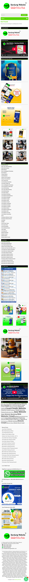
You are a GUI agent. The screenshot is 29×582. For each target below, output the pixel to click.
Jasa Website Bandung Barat (7, 195)
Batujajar (7, 405)
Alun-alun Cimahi (5, 403)
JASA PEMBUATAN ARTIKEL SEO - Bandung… (8, 272)
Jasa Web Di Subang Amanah (7, 260)
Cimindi (8, 410)
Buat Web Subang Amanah (7, 460)
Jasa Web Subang (4, 192)
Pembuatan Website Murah (6, 218)
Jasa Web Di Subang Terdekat (7, 254)
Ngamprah (16, 418)
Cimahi (8, 408)
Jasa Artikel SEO (4, 180)
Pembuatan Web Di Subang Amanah (8, 258)
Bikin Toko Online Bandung (6, 166)
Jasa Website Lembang (5, 206)
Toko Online (3, 229)
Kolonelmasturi (22, 416)
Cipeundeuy (22, 410)
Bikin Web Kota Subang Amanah (7, 261)
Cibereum (11, 406)
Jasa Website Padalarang (6, 209)
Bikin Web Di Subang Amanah (7, 255)
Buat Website (4, 172)
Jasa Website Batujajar (5, 197)
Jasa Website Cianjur (5, 198)
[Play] (3, 55)
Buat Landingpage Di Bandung (7, 171)
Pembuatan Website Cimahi (6, 217)
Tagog (21, 419)
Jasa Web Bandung (5, 191)
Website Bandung (4, 232)
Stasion (18, 419)
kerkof (16, 416)
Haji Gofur (11, 412)
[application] (14, 49)
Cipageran (13, 410)
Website (6, 421)
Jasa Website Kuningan (5, 204)
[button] (26, 579)
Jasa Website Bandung (5, 194)
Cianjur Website (4, 174)
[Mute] (24, 55)
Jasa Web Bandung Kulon (7, 432)
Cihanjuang (21, 406)
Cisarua (3, 412)
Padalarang (22, 418)
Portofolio (3, 220)
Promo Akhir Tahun (5, 223)
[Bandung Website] (14, 11)
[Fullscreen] (26, 55)
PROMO (2, 221)
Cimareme (3, 410)
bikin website (12, 405)
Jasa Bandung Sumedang (6, 181)
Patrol (7, 419)
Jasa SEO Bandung (5, 188)
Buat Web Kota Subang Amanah (7, 263)
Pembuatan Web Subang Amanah (9, 462)
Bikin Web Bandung (5, 168)
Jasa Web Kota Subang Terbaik (7, 251)
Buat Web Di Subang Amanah (7, 257)
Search (24, 15)
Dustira (7, 412)
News (2, 215)
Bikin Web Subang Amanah (8, 458)
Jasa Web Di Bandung (5, 241)
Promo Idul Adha (4, 224)
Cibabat (23, 405)
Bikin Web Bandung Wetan (6, 243)
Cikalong (3, 408)
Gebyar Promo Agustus (5, 177)
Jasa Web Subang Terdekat (6, 252)
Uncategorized (4, 231)
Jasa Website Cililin (5, 200)
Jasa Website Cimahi (5, 201)
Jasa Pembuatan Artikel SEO (7, 186)
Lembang (6, 418)
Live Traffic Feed (8, 268)
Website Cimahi (4, 234)
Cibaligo (3, 406)
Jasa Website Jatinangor (6, 203)
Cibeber (7, 406)
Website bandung (12, 421)
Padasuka (3, 419)
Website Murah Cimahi (5, 237)
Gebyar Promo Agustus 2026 (7, 246)
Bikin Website (4, 169)
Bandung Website (4, 165)
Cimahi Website (4, 175)
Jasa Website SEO (4, 211)
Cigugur (16, 406)
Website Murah (4, 235)
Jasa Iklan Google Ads (5, 183)
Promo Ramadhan (4, 226)
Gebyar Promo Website (5, 178)
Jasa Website (20, 412)
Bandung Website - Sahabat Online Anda (7, 275)
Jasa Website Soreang (5, 212)
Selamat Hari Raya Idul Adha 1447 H (8, 248)
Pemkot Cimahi (12, 419)
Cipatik (17, 410)
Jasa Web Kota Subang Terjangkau (8, 249)
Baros (2, 405)
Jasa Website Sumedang (6, 214)
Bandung (12, 404)
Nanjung (10, 418)
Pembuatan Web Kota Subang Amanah (10, 455)
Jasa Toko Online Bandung (6, 189)
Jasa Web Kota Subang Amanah (9, 456)
